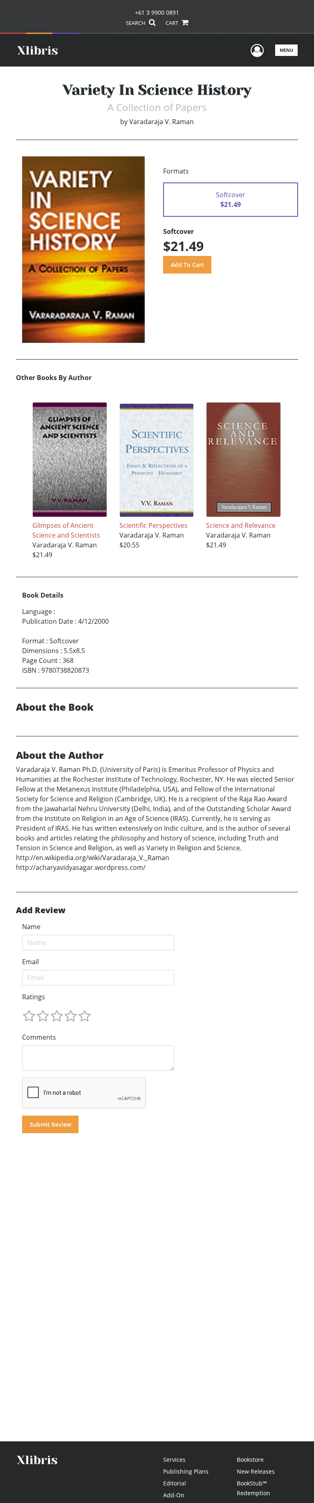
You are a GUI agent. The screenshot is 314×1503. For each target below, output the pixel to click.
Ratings (33, 996)
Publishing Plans (186, 1471)
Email (30, 961)
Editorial (174, 1483)
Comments (39, 1037)
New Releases (256, 1471)
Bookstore (250, 1459)
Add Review (40, 910)
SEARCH (136, 23)
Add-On (173, 1495)
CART (172, 23)
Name (31, 926)
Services (174, 1459)
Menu (286, 50)
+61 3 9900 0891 (157, 12)
